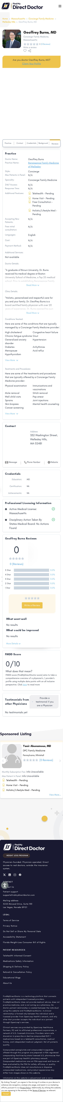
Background (43, 143)
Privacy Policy (25, 1088)
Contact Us (8, 887)
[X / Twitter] (4, 874)
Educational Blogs (11, 977)
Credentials (31, 143)
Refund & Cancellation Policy (17, 972)
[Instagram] (14, 874)
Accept (6, 1094)
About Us (7, 983)
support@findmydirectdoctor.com (19, 895)
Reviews (55, 144)
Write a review (30, 47)
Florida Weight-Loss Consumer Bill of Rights (24, 942)
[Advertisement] (31, 104)
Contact (20, 143)
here (25, 684)
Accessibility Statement (14, 937)
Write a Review (32, 605)
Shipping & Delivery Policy (16, 966)
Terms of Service (39, 1090)
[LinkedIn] (9, 874)
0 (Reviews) (16, 564)
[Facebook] (20, 874)
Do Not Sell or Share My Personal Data (22, 931)
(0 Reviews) (45, 44)
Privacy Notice (10, 926)
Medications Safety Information (18, 961)
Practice (8, 143)
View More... (55, 794)
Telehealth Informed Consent (17, 955)
